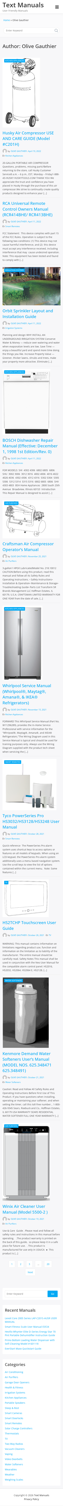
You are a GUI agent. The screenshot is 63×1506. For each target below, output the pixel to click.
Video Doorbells (14, 1459)
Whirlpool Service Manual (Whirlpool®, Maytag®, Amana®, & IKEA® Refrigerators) (27, 694)
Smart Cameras (13, 1413)
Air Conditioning (14, 1372)
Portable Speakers (15, 1402)
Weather (9, 1474)
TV (6, 882)
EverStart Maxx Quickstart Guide (23, 1348)
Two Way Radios (14, 1443)
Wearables (11, 1469)
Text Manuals (23, 4)
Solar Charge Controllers (18, 1428)
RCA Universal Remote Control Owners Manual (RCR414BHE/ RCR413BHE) (27, 208)
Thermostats (12, 1433)
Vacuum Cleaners (15, 1449)
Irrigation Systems (14, 270)
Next (30, 1272)
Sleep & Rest (12, 1408)
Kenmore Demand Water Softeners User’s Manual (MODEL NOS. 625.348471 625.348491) (27, 1062)
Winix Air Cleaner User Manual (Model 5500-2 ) (25, 1209)
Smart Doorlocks (14, 1418)
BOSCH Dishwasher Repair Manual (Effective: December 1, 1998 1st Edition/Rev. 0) (30, 445)
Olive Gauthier (19, 151)
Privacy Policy (31, 1499)
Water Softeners (13, 980)
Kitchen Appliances (14, 60)
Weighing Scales (14, 1479)
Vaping (9, 1454)
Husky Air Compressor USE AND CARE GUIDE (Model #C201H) (28, 138)
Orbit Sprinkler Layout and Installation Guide (28, 313)
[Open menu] (57, 7)
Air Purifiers (11, 503)
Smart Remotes (12, 226)
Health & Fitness (14, 1387)
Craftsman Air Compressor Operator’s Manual (28, 546)
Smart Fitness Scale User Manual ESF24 (27, 1326)
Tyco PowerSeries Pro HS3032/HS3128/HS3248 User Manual (31, 821)
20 (48, 1264)
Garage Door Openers (17, 1382)
